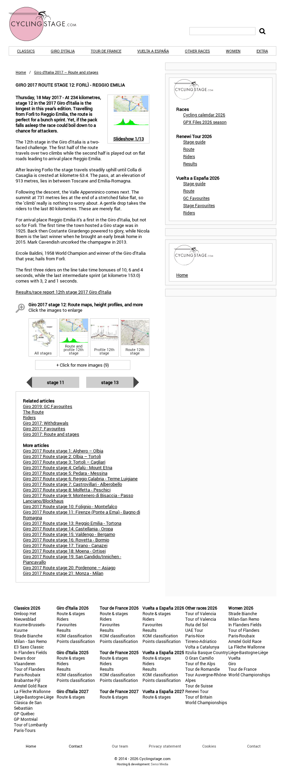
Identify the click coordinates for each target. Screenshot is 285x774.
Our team (120, 746)
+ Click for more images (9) (82, 365)
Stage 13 (110, 382)
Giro (232, 663)
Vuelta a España (153, 51)
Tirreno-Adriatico (201, 641)
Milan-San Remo (243, 619)
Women (233, 51)
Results (190, 163)
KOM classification (74, 635)
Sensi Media (159, 764)
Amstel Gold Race (30, 686)
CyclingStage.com (47, 24)
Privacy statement (165, 746)
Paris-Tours (24, 730)
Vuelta (234, 658)
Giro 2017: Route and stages (51, 434)
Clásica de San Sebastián (28, 705)
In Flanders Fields (30, 652)
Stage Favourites (199, 205)
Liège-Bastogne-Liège (34, 697)
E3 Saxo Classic (29, 647)
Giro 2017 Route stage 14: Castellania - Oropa (68, 528)
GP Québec (24, 713)
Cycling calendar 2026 (204, 114)
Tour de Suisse (199, 686)
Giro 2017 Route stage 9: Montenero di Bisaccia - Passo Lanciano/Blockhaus (78, 498)
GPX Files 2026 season (205, 122)
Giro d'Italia (63, 51)
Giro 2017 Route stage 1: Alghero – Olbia (63, 451)
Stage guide (194, 142)
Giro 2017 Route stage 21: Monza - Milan (63, 573)
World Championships (206, 702)
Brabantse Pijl (27, 680)
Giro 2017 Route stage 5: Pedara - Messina (65, 473)
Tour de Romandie (202, 669)
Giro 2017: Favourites (44, 428)
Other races (197, 51)
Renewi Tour (197, 691)
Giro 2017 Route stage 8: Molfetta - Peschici (67, 490)
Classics (26, 51)
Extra (262, 51)
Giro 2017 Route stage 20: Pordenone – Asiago (69, 567)
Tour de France (106, 51)
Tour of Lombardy (30, 724)
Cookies (209, 746)
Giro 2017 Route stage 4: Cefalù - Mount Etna (67, 467)
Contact (254, 746)
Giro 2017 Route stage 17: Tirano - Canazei (65, 545)
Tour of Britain (198, 697)
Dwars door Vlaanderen (24, 660)
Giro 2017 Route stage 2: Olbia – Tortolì (62, 456)
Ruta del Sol (196, 624)
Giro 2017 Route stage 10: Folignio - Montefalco (70, 506)
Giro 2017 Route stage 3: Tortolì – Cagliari (64, 462)
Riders (189, 156)
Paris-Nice (194, 635)
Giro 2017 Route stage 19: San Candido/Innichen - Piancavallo (72, 559)
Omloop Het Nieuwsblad (25, 616)
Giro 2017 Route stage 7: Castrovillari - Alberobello (72, 484)
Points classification (76, 641)
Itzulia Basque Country (206, 652)
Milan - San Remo (30, 641)
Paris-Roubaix (27, 674)
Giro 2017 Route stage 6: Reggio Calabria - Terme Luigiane (80, 478)
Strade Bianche (28, 635)
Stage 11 (55, 382)
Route (188, 149)
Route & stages (71, 613)
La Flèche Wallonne (32, 691)
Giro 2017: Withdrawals (45, 423)
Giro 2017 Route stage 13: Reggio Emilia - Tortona (72, 523)
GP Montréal (26, 719)
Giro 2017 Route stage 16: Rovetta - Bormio (66, 540)
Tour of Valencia (200, 613)
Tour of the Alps (200, 663)
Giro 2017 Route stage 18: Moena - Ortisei (64, 551)
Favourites (66, 624)
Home (21, 72)
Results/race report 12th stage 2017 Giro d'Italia (63, 292)
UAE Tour (194, 630)
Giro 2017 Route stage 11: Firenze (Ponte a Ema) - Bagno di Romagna (81, 515)
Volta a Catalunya (202, 647)
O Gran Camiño (199, 658)
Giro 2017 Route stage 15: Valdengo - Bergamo (69, 534)
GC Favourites (196, 198)
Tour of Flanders (29, 669)
